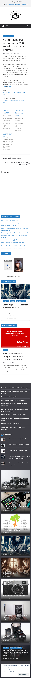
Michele (17, 53)
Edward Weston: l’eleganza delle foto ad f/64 (13, 414)
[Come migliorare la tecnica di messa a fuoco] (15, 291)
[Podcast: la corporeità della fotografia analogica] (15, 480)
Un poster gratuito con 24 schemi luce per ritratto (15, 233)
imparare (13, 301)
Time (4, 86)
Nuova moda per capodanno (12, 158)
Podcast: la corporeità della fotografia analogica (15, 388)
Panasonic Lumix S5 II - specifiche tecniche (13, 248)
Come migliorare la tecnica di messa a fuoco (13, 245)
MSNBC (9, 86)
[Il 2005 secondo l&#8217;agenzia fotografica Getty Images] (20, 120)
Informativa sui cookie (12, 671)
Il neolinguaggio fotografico (9, 397)
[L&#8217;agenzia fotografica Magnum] (9, 119)
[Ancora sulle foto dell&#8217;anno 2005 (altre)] (9, 141)
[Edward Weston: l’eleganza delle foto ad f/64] (15, 611)
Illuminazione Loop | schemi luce (10, 220)
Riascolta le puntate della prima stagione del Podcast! (15, 507)
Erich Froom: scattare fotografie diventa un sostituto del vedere (13, 356)
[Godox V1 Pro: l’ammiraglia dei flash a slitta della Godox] (15, 633)
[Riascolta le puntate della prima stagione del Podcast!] (15, 501)
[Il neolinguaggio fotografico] (15, 523)
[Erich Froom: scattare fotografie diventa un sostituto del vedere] (15, 338)
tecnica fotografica (21, 301)
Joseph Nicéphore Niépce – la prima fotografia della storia (14, 573)
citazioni (5, 350)
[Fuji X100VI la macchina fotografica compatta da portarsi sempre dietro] (15, 589)
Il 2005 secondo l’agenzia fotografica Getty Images (16, 163)
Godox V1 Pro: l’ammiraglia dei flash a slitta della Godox (14, 637)
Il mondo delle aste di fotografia (10, 423)
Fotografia (5, 301)
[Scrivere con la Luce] (3, 26)
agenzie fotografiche (8, 35)
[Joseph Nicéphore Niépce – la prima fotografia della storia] (15, 567)
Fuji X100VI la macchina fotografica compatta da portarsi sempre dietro (14, 594)
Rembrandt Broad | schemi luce (10, 225)
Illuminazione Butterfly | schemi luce (11, 240)
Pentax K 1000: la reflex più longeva (11, 223)
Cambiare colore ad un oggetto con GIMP (12, 242)
